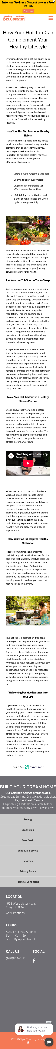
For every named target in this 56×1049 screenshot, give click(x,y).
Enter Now (28, 11)
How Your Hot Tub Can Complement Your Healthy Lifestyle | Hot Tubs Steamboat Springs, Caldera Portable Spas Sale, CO (14, 18)
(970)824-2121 (15, 958)
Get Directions (15, 913)
